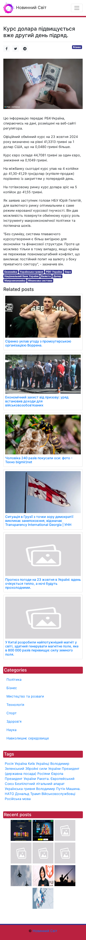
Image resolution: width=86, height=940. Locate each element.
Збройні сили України (43, 768)
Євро (68, 271)
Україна (21, 763)
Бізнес (77, 47)
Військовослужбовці (58, 794)
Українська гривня (31, 271)
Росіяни (43, 773)
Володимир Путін (50, 789)
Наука (11, 730)
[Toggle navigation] (77, 8)
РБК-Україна (54, 271)
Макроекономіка (14, 280)
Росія (9, 763)
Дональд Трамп (27, 794)
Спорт (11, 713)
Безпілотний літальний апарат (40, 784)
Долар (57, 276)
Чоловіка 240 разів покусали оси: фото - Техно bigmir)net (38, 460)
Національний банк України (21, 276)
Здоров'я (14, 721)
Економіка (10, 271)
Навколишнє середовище (27, 738)
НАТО (9, 794)
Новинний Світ (31, 7)
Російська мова (18, 799)
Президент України (20, 779)
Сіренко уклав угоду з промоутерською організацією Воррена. (38, 343)
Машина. (73, 789)
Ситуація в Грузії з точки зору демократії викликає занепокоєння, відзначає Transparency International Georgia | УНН (39, 521)
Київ (31, 763)
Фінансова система (40, 280)
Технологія (15, 705)
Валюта (46, 276)
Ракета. (43, 779)
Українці (42, 763)
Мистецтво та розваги (25, 696)
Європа (57, 773)
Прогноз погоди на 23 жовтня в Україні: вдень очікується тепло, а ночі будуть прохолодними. (43, 583)
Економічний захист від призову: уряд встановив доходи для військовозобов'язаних (36, 401)
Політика (14, 679)
